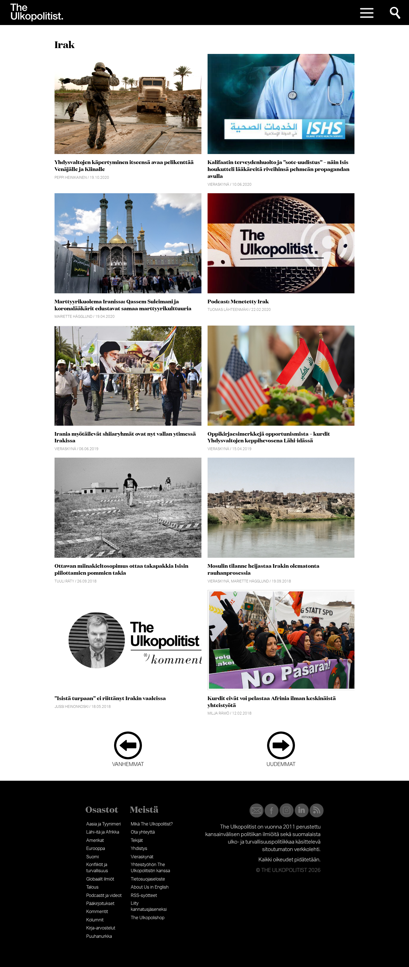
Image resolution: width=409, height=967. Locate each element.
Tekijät (137, 840)
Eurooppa (95, 848)
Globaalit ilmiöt (100, 879)
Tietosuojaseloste (148, 879)
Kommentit (97, 911)
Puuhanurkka (99, 936)
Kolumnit (95, 920)
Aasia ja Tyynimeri (103, 824)
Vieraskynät (142, 857)
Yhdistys (139, 848)
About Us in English (150, 887)
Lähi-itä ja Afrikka (102, 832)
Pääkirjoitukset (100, 903)
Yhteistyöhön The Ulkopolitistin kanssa (150, 867)
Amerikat (95, 840)
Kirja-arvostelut (100, 928)
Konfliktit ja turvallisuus (97, 867)
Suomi (92, 857)
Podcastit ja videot (104, 895)
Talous (92, 887)
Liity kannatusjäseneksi (149, 906)
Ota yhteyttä (143, 832)
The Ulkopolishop (147, 918)
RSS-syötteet (144, 895)
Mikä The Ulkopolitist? (152, 824)
